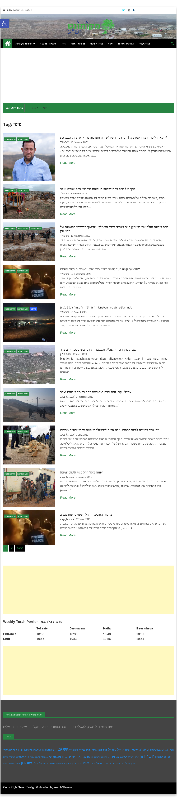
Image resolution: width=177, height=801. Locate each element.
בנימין (99, 750)
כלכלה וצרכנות (48, 43)
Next (20, 548)
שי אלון (17, 763)
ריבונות (46, 763)
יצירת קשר (145, 43)
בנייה (105, 750)
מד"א (111, 756)
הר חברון (37, 750)
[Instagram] (129, 10)
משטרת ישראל (9, 757)
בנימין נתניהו (91, 750)
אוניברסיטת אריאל (153, 749)
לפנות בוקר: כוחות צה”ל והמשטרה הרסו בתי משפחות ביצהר (98, 349)
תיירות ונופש (78, 43)
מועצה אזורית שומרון (76, 756)
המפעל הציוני (9, 190)
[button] (4, 23)
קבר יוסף (69, 763)
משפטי (33, 309)
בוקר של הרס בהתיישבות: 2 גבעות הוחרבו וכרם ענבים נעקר (97, 189)
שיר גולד (64, 142)
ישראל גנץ (121, 756)
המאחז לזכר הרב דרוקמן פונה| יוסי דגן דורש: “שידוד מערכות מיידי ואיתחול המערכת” (113, 137)
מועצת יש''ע (53, 756)
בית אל (112, 749)
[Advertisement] (88, 74)
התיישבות (28, 750)
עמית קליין (66, 354)
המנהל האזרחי (48, 750)
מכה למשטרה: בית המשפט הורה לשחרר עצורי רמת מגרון (96, 307)
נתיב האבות (114, 763)
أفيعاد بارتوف (67, 396)
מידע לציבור (96, 43)
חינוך (15, 750)
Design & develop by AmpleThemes (49, 787)
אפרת (128, 749)
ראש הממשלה (57, 763)
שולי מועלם (38, 763)
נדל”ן (64, 43)
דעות (110, 43)
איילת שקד (136, 750)
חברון (21, 750)
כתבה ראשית (23, 139)
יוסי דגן (146, 756)
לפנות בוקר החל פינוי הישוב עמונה (81, 472)
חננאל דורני (7, 750)
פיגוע (86, 763)
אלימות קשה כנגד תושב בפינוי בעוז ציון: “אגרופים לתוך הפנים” (100, 269)
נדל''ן (133, 763)
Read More (68, 162)
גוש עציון (61, 749)
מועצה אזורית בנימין (99, 757)
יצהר (137, 757)
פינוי (80, 763)
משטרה (20, 756)
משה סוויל (29, 757)
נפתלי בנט (126, 763)
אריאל (120, 749)
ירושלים (131, 757)
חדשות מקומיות (24, 43)
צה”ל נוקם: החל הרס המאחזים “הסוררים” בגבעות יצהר (95, 392)
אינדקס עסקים (126, 43)
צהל (75, 763)
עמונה (93, 763)
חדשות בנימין (23, 229)
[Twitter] (123, 10)
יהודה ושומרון (163, 756)
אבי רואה (169, 750)
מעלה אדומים (40, 757)
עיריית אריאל (102, 763)
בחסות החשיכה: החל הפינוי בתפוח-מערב (86, 514)
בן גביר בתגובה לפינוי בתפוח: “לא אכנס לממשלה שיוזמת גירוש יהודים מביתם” (109, 430)
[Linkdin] (134, 10)
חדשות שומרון (10, 139)
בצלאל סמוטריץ (77, 749)
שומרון (26, 762)
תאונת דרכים (8, 763)
